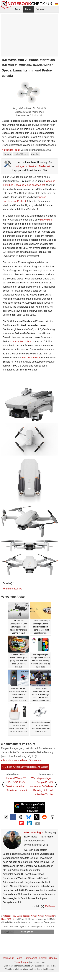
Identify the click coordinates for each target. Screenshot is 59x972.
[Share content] (6, 817)
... (55, 9)
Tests (17, 9)
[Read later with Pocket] (52, 817)
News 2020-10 (7, 918)
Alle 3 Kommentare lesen (14, 760)
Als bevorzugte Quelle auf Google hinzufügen (32, 807)
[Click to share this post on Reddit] (44, 817)
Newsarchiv (50, 915)
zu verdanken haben (20, 341)
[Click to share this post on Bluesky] (28, 817)
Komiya (18, 588)
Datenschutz (30, 958)
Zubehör (35, 153)
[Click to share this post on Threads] (21, 817)
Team (19, 958)
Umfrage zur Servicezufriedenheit (32, 166)
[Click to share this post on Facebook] (13, 817)
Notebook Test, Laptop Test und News (19, 915)
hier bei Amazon (31, 357)
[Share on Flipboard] (21, 823)
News (28, 9)
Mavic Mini (46, 219)
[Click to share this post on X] (36, 817)
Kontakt (43, 958)
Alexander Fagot (11, 149)
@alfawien (50, 906)
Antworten (35, 760)
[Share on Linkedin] (29, 823)
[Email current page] (37, 823)
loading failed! (8, 931)
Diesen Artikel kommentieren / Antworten (26, 766)
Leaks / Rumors (21, 153)
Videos (40, 9)
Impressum (8, 958)
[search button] (47, 3)
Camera (7, 153)
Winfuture (8, 588)
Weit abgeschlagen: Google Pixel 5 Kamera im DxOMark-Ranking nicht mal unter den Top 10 (41, 786)
